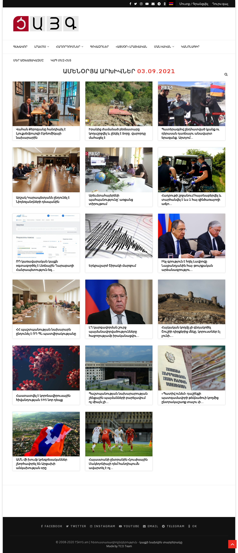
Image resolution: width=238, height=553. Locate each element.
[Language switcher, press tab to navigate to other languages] (171, 3)
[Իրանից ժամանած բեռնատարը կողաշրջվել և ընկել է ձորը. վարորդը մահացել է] (118, 104)
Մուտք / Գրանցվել (193, 4)
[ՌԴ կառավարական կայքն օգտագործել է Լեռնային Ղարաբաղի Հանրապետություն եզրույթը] (46, 236)
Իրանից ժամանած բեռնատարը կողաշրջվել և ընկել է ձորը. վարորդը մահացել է (117, 133)
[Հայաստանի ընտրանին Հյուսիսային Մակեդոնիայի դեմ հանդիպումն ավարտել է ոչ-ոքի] (118, 434)
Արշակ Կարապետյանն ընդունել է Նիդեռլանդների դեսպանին (43, 199)
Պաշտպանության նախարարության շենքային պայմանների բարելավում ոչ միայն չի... (118, 397)
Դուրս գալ (220, 4)
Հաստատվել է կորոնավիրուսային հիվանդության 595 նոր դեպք (43, 397)
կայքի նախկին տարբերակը (160, 542)
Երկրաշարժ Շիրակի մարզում (112, 265)
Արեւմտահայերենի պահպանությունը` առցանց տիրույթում (111, 199)
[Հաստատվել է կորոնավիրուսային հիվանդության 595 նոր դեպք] (46, 368)
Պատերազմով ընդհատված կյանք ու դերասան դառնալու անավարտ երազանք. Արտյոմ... (190, 133)
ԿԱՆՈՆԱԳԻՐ (190, 46)
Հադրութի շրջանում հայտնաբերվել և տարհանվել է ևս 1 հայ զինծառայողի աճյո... (191, 199)
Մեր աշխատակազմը (28, 60)
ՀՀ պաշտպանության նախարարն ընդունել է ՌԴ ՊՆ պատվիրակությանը (46, 331)
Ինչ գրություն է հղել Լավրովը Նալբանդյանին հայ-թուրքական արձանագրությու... (187, 265)
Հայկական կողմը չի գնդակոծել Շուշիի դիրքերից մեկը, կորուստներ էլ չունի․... (191, 331)
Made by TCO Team (119, 546)
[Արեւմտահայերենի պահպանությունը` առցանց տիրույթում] (118, 169)
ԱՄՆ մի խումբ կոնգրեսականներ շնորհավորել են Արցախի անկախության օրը (41, 463)
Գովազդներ (99, 46)
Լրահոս (40, 46)
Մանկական (162, 46)
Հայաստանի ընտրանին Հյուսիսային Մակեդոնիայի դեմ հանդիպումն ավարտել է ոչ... (118, 463)
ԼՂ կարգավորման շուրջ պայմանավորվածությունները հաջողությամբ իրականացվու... (114, 331)
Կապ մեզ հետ (61, 60)
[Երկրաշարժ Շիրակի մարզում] (118, 236)
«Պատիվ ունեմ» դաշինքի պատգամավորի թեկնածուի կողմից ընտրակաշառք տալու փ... (190, 397)
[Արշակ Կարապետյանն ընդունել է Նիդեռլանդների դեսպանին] (46, 169)
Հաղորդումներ (68, 46)
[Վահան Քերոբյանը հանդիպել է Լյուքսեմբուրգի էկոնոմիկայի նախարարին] (46, 104)
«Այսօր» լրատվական (131, 46)
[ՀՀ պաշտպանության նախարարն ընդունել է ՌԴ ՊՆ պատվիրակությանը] (46, 302)
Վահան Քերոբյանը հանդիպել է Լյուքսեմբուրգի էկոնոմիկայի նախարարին (41, 133)
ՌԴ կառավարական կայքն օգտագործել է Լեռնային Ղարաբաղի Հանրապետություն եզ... (45, 265)
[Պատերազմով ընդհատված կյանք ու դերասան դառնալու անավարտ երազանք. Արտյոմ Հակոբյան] (191, 104)
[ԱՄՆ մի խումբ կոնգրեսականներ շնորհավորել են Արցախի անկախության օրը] (46, 434)
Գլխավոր (20, 46)
